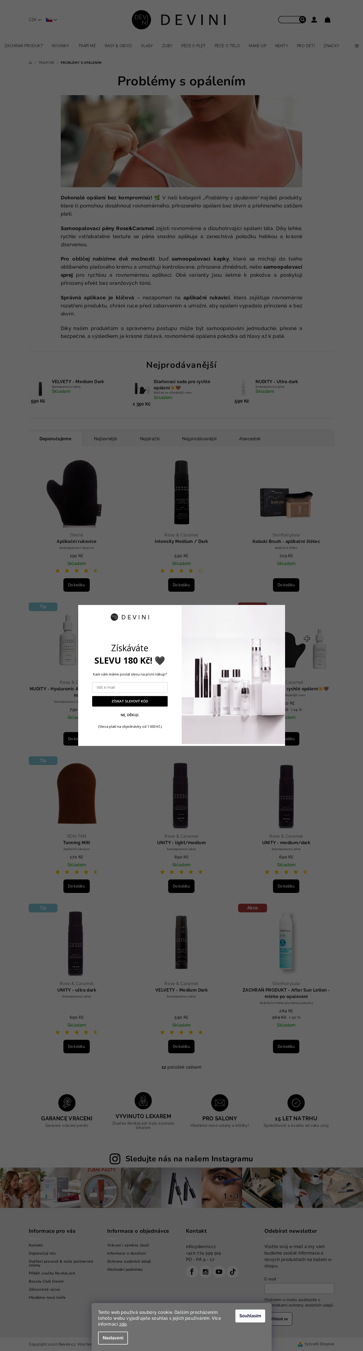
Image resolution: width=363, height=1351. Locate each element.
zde (123, 1324)
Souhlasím (250, 1315)
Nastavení (113, 1337)
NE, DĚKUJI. (130, 714)
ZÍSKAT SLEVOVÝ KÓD (130, 701)
